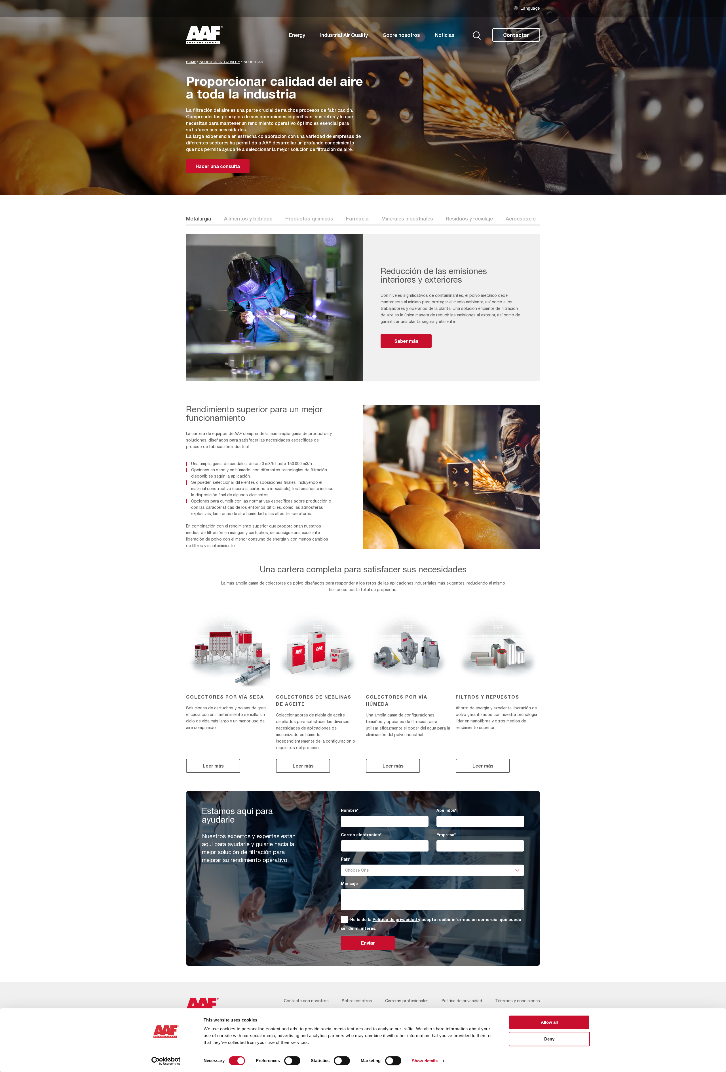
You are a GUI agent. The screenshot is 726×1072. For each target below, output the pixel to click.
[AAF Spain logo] (204, 35)
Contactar (516, 35)
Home (191, 62)
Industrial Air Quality (344, 35)
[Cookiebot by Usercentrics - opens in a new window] (166, 1061)
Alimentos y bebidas (248, 218)
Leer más (213, 765)
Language (530, 8)
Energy (297, 35)
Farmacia (357, 218)
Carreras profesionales (407, 1001)
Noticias (445, 35)
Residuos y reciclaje (469, 218)
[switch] (292, 1060)
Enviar (368, 942)
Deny (549, 1039)
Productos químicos (309, 218)
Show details (425, 1060)
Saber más (406, 341)
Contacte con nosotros (306, 1001)
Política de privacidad (395, 919)
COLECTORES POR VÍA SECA (225, 696)
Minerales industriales (407, 218)
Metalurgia (198, 218)
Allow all (549, 1022)
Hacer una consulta (218, 166)
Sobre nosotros (401, 35)
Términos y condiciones (517, 1001)
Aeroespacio (521, 218)
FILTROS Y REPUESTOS (487, 696)
